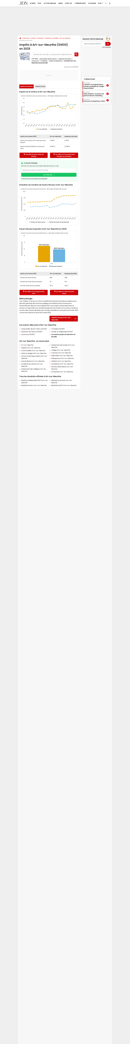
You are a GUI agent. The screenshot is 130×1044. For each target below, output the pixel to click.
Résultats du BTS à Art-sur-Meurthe (63, 385)
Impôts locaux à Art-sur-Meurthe (61, 319)
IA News (33, 3)
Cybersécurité (80, 3)
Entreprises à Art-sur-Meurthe (62, 371)
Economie (92, 3)
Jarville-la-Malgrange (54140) (62, 331)
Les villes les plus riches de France (35, 155)
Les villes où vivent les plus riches (65, 292)
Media (61, 3)
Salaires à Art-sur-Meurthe (30, 348)
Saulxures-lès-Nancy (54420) (31, 331)
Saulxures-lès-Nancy (64, 58)
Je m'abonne (47, 174)
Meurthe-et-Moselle (51, 38)
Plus (100, 3)
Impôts (33, 38)
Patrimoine (26, 38)
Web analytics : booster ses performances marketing (94, 94)
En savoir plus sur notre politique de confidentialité (34, 178)
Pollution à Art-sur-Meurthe (61, 361)
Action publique (50, 3)
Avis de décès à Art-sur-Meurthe (32, 361)
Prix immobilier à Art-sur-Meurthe (33, 350)
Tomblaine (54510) (58, 329)
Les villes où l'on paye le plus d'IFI (34, 292)
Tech (39, 3)
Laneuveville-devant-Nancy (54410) (34, 329)
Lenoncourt (35, 60)
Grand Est (41, 38)
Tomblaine (43, 60)
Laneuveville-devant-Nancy (48, 58)
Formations (89, 79)
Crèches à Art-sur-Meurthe (61, 353)
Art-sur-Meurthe (65, 38)
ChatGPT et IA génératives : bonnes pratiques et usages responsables (94, 85)
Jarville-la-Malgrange (55, 60)
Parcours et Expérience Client (94, 100)
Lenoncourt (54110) (28, 334)
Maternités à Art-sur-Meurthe (62, 355)
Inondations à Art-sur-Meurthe (62, 364)
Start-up (68, 3)
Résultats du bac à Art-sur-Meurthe (34, 385)
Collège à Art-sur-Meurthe (60, 350)
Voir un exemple (106, 47)
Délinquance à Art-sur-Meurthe (62, 358)
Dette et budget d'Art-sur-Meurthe (33, 353)
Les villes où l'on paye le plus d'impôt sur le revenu (65, 155)
